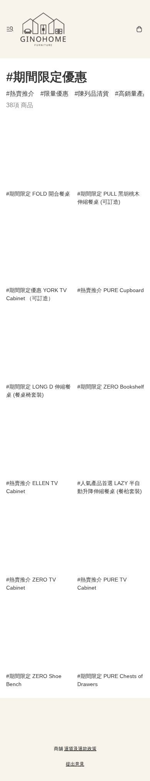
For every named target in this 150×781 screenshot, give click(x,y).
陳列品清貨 (93, 93)
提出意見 (75, 764)
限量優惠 (56, 93)
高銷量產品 (133, 93)
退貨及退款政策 (80, 748)
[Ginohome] (43, 29)
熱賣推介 (22, 93)
